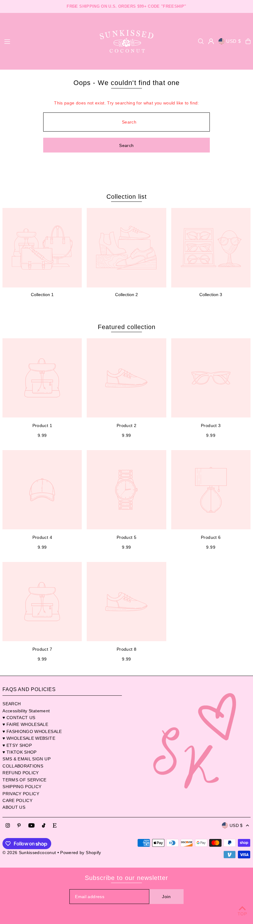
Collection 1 (42, 294)
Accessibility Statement (26, 710)
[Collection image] (42, 247)
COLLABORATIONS (22, 765)
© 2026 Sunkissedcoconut (29, 852)
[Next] (178, 6)
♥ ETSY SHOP (17, 745)
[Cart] (248, 41)
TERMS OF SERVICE (24, 779)
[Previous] (75, 6)
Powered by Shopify (80, 852)
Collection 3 (210, 294)
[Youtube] (31, 825)
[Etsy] (54, 825)
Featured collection (127, 327)
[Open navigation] (46, 41)
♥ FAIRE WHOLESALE (25, 724)
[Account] (211, 41)
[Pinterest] (19, 825)
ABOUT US (13, 807)
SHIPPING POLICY (21, 786)
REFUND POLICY (20, 772)
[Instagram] (8, 825)
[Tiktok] (43, 825)
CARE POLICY (17, 800)
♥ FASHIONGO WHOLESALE (32, 731)
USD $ (233, 41)
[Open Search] (201, 41)
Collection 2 (126, 294)
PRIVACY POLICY (20, 793)
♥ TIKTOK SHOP (19, 752)
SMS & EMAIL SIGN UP (26, 758)
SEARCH (11, 703)
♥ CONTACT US (18, 717)
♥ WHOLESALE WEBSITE (28, 738)
